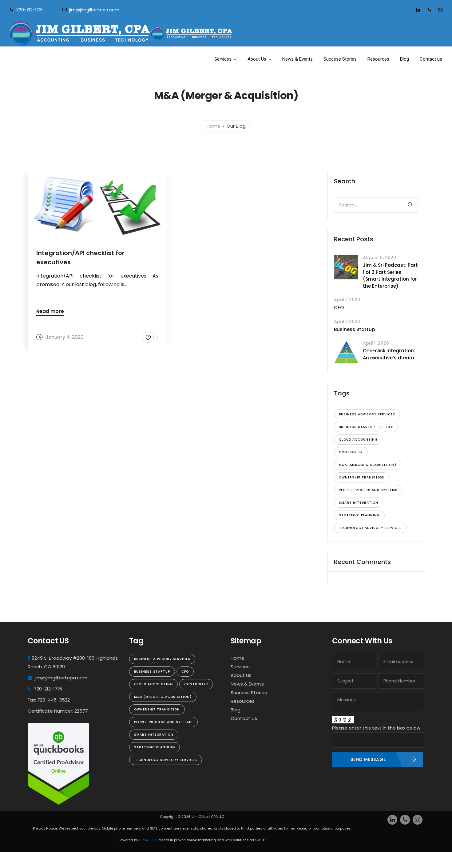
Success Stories (340, 59)
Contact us (431, 59)
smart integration (358, 502)
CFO (339, 307)
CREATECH (148, 840)
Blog (404, 59)
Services (223, 59)
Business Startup (354, 329)
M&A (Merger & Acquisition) (367, 464)
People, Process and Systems (368, 490)
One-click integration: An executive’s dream (389, 354)
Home (213, 125)
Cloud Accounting (358, 439)
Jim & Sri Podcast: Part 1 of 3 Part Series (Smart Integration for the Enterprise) (390, 275)
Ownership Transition (362, 477)
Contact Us (244, 718)
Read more (50, 312)
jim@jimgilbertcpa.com (94, 10)
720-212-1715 (29, 10)
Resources (378, 59)
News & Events (297, 59)
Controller (351, 452)
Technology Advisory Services (370, 528)
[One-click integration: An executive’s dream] (346, 352)
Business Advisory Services (367, 414)
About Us (257, 59)
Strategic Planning (359, 515)
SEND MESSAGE (368, 759)
